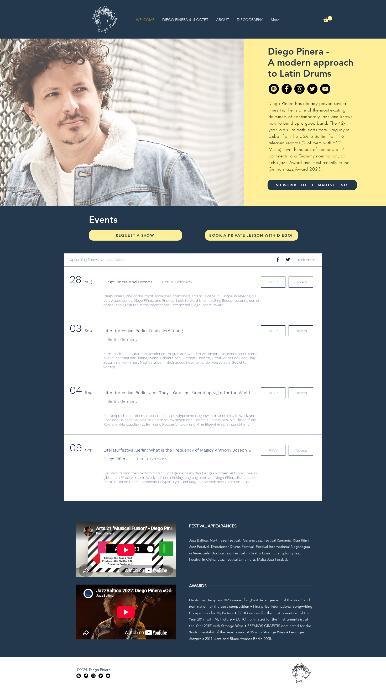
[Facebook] (286, 89)
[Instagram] (299, 89)
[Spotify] (274, 89)
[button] (327, 19)
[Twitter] (312, 89)
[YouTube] (325, 89)
